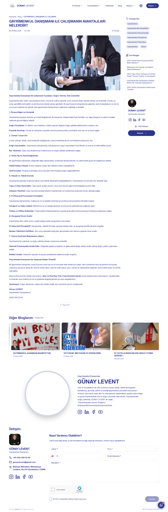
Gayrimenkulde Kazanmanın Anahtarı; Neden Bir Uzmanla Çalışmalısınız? (141, 82)
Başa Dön (66, 305)
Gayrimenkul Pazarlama (136, 37)
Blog (120, 6)
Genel (143, 47)
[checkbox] (50, 499)
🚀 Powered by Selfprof (150, 509)
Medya (129, 6)
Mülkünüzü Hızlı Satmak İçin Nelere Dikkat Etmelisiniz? (140, 68)
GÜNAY (25, 5)
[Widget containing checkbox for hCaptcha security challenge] (66, 489)
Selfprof (17, 509)
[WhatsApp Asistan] (161, 505)
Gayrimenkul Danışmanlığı (137, 33)
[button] (53, 456)
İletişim (151, 6)
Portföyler (76, 6)
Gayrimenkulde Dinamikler (137, 28)
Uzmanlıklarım (93, 6)
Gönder (152, 499)
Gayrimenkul (132, 24)
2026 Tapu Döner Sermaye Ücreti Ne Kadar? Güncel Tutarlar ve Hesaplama (141, 75)
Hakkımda (109, 6)
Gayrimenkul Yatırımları (136, 42)
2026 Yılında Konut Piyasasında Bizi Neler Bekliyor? (140, 62)
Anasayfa (12, 17)
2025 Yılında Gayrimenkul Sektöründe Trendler (141, 88)
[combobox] (132, 449)
